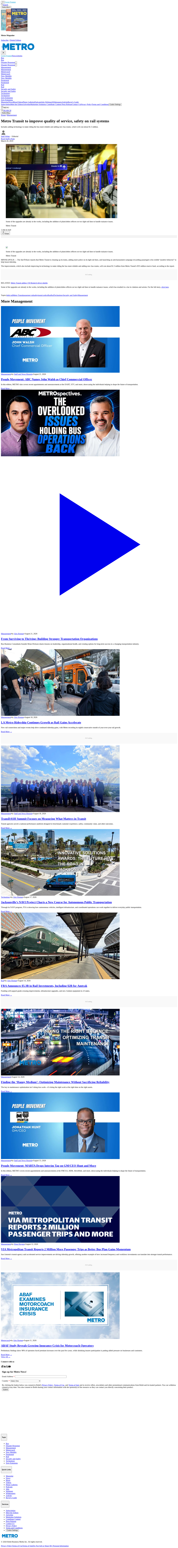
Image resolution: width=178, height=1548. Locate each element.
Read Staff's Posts (8, 139)
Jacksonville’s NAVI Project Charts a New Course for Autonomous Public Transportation (56, 902)
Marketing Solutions (38, 104)
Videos (20, 102)
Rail (2, 85)
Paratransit (5, 80)
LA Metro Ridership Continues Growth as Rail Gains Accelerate (41, 722)
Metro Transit (18, 295)
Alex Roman (19, 634)
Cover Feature (10, 2)
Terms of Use (17, 1546)
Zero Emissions (7, 98)
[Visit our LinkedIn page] (4, 1367)
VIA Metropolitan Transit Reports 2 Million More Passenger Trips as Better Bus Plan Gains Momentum (66, 1249)
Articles (23, 2)
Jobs (43, 102)
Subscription (6, 104)
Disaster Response (8, 62)
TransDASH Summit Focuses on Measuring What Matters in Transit (43, 818)
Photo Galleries (29, 102)
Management (6, 67)
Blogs (15, 102)
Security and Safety (8, 89)
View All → (5, 1357)
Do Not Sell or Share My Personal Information (51, 1546)
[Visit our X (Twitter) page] (7, 1367)
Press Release (66, 104)
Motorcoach (5, 72)
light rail (10, 295)
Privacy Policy (86, 104)
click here (165, 287)
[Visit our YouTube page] (9, 1367)
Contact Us (76, 104)
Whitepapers (57, 102)
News (18, 2)
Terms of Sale (27, 1546)
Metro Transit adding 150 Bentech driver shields (29, 283)
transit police (43, 295)
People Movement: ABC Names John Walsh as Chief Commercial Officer (46, 379)
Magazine (4, 102)
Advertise (27, 104)
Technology (5, 93)
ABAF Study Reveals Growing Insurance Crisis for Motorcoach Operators (47, 1345)
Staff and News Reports (23, 374)
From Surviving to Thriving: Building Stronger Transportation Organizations (49, 638)
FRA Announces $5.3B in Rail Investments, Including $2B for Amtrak (44, 985)
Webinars (48, 102)
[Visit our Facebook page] (2, 1367)
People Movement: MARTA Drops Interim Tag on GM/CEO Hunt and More (48, 1165)
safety (36, 295)
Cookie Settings (115, 104)
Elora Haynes (19, 1244)
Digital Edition (15, 40)
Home (3, 115)
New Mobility (6, 76)
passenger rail (28, 295)
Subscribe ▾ (6, 7)
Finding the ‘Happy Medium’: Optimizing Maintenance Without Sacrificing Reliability (55, 1082)
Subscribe (4, 40)
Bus (2, 58)
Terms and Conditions (100, 104)
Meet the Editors (17, 104)
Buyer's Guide (73, 102)
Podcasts (38, 102)
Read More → (6, 389)
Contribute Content (53, 104)
